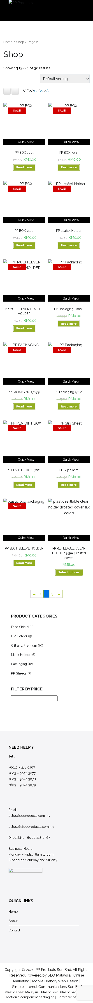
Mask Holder (20, 655)
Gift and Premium (24, 645)
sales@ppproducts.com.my (29, 815)
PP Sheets (19, 673)
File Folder (19, 636)
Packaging (19, 664)
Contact (14, 930)
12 (35, 91)
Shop (20, 42)
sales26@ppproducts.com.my (31, 826)
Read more (24, 167)
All (48, 91)
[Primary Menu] (80, 11)
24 (42, 91)
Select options (68, 572)
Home (7, 42)
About (13, 921)
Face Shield (20, 627)
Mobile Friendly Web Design (55, 981)
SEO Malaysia (59, 975)
